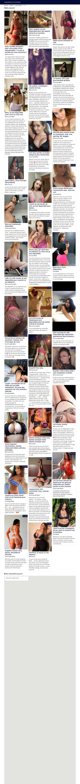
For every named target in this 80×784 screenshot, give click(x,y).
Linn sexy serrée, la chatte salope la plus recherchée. (39, 154)
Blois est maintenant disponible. (13, 225)
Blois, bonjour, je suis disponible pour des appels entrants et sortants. (39, 31)
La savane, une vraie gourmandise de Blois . (62, 79)
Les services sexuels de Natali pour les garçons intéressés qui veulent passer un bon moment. (62, 483)
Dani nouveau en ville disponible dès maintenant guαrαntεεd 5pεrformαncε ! (64, 334)
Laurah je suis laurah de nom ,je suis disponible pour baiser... (40, 206)
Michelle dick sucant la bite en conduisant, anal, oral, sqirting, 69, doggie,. (63, 134)
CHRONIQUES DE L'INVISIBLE (12, 2)
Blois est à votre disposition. (59, 268)
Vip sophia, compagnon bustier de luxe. (38, 87)
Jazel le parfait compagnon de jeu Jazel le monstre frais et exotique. (64, 530)
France (11, 5)
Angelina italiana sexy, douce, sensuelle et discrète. (13, 552)
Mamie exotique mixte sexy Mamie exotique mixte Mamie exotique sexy (39, 440)
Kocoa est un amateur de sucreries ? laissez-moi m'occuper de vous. (14, 340)
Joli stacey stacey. (60, 424)
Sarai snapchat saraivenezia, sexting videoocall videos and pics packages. (15, 447)
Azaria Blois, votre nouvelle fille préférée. (15, 181)
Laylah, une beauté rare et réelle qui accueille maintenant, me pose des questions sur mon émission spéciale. (16, 387)
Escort (6, 5)
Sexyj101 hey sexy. (36, 368)
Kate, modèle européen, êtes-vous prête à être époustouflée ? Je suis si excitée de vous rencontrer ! (16, 49)
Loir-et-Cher (18, 5)
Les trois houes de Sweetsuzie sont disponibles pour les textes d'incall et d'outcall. (39, 321)
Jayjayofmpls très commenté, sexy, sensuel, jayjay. (39, 491)
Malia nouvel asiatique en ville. (63, 41)
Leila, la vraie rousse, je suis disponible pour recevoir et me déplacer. (16, 280)
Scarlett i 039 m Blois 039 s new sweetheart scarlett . (63, 372)
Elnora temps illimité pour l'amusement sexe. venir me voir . (63, 190)
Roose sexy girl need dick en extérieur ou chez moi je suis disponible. (39, 252)
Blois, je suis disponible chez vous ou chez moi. (14, 113)
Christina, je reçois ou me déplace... (39, 554)
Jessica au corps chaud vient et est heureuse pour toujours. (15, 497)
